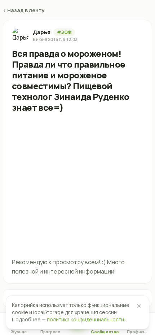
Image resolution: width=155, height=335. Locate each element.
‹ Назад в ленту (24, 10)
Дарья (41, 32)
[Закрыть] (138, 306)
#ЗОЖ (64, 32)
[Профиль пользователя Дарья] (20, 35)
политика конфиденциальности (85, 319)
